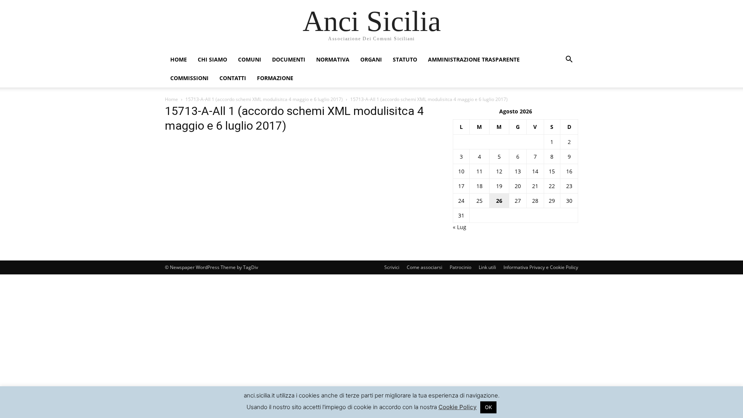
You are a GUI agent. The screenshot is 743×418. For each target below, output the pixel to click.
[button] (569, 60)
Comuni (249, 59)
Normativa (332, 59)
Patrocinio (460, 267)
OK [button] (488, 407)
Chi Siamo (212, 59)
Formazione (275, 78)
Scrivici (391, 267)
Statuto (405, 59)
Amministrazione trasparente (474, 59)
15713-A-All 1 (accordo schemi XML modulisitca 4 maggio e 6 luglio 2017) (264, 99)
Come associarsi (424, 267)
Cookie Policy (457, 407)
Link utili (487, 267)
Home (178, 59)
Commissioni (189, 78)
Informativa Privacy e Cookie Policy (540, 267)
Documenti (288, 59)
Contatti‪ (232, 78)
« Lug (459, 227)
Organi (371, 59)
